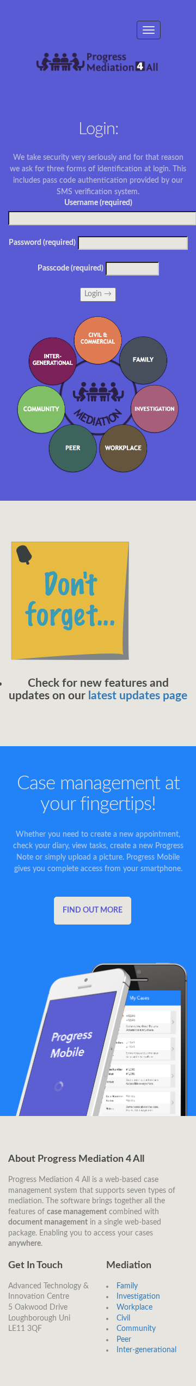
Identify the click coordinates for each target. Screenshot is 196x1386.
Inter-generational (146, 1350)
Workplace (134, 1307)
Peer (124, 1339)
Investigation (138, 1296)
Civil (123, 1318)
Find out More (92, 910)
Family (127, 1286)
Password (42, 243)
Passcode (70, 268)
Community (136, 1329)
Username (98, 203)
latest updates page (137, 695)
